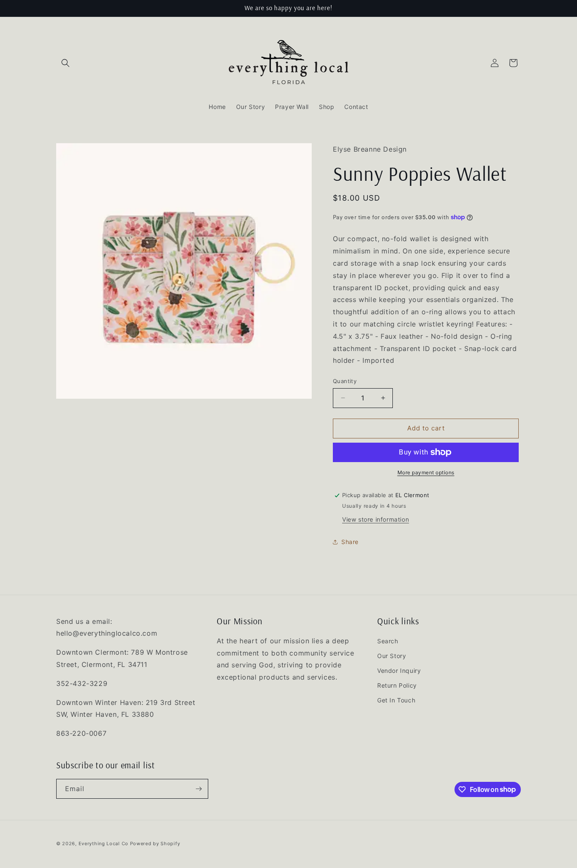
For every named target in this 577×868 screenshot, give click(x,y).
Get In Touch (396, 700)
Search (387, 641)
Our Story (391, 655)
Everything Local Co (103, 843)
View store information (375, 519)
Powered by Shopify (155, 843)
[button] (65, 63)
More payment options (426, 472)
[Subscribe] (198, 789)
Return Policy (397, 685)
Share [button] (350, 541)
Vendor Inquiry (399, 671)
